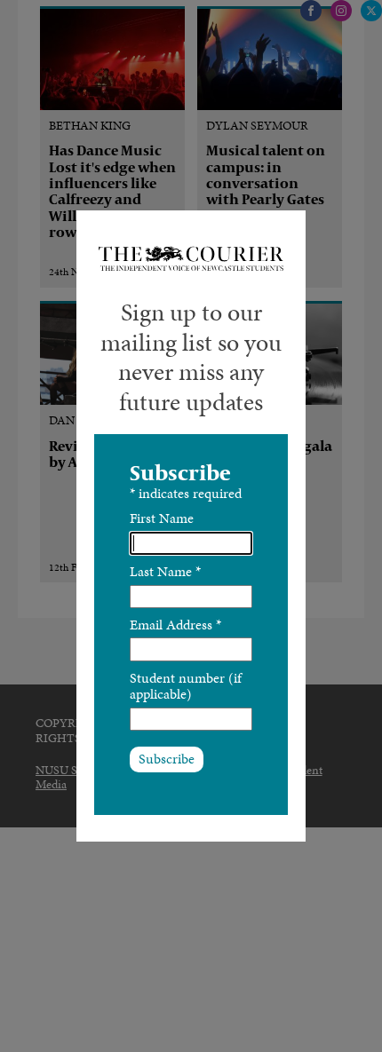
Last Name (165, 571)
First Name (162, 518)
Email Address (175, 624)
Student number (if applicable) (186, 686)
